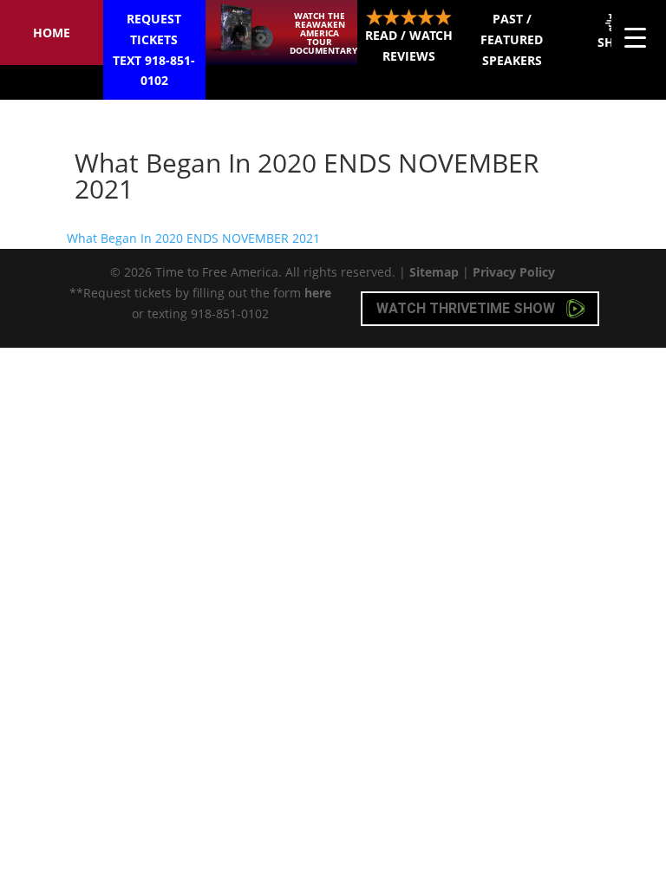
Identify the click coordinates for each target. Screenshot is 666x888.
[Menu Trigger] (635, 37)
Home (51, 32)
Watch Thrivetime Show (467, 308)
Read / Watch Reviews (409, 45)
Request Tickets (154, 49)
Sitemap (434, 272)
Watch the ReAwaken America (323, 33)
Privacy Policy (514, 272)
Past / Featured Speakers (511, 39)
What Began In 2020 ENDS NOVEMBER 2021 (193, 238)
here (317, 292)
